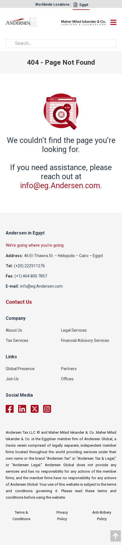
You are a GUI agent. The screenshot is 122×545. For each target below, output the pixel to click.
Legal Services (74, 330)
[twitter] (35, 409)
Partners (69, 368)
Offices (67, 379)
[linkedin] (22, 409)
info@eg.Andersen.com (41, 286)
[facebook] (10, 409)
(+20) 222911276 (29, 266)
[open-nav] (112, 22)
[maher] (83, 23)
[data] (115, 536)
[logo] (33, 23)
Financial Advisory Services (85, 340)
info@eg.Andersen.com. (61, 185)
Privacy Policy (62, 515)
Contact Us (19, 302)
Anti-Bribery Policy (101, 515)
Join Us (12, 379)
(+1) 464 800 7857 (30, 276)
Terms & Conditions (21, 515)
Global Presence (20, 368)
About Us (14, 330)
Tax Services (17, 340)
